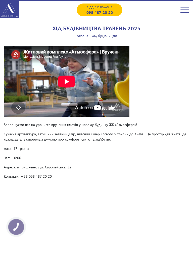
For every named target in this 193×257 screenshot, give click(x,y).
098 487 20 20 (99, 12)
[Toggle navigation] (184, 9)
